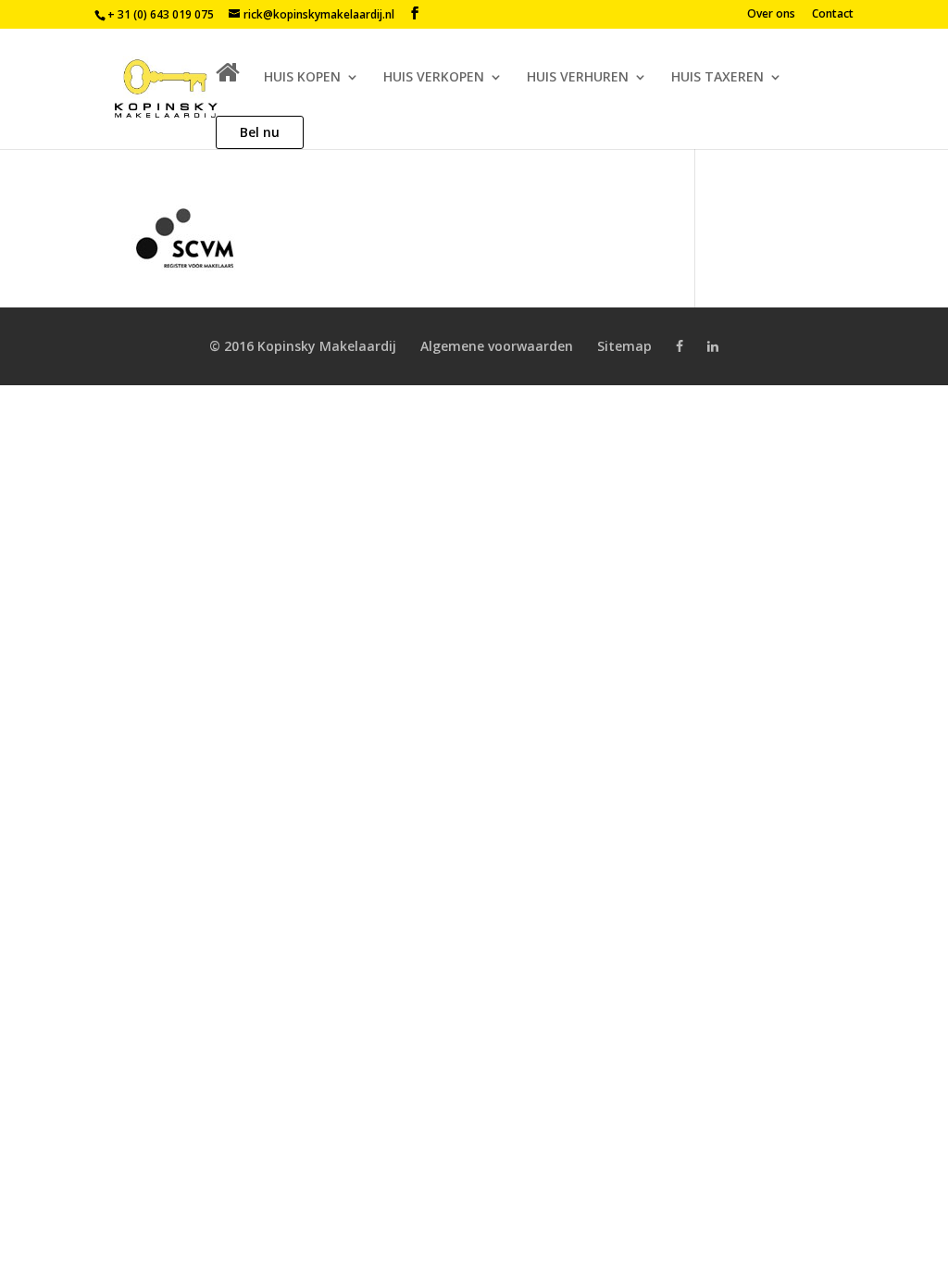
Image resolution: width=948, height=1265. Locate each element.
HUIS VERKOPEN (433, 77)
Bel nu (260, 132)
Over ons (771, 14)
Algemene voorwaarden (496, 346)
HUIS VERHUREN (578, 77)
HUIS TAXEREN (717, 77)
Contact (833, 14)
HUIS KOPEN (302, 77)
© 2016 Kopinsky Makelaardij (302, 346)
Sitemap (624, 346)
